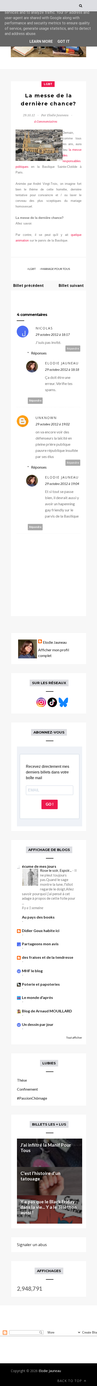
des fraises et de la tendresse (47, 957)
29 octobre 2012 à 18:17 (53, 334)
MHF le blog (32, 970)
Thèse (22, 1080)
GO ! (49, 804)
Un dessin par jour (37, 1024)
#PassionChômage (32, 1098)
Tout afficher (74, 1037)
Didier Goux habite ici (40, 930)
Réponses (39, 353)
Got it (63, 41)
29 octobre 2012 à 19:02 (53, 424)
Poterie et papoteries (41, 984)
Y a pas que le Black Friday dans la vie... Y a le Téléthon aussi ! (48, 1207)
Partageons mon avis (40, 943)
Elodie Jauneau (62, 363)
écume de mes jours (39, 866)
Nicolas (44, 328)
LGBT (48, 84)
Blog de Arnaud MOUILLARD (47, 1011)
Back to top (70, 1380)
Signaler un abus (32, 1244)
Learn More (41, 41)
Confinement (27, 1089)
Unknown (46, 417)
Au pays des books (38, 917)
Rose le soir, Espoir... (56, 870)
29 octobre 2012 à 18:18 (62, 369)
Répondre (73, 348)
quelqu (75, 235)
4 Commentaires (45, 121)
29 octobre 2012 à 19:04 (62, 484)
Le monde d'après (37, 997)
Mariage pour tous (55, 269)
